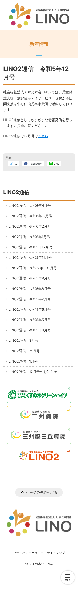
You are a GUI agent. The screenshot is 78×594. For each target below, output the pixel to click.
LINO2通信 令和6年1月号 (29, 237)
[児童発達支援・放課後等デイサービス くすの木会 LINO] (39, 15)
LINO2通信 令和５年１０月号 (33, 268)
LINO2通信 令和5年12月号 (30, 247)
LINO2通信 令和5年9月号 (30, 278)
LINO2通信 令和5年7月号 (30, 299)
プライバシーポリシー (28, 553)
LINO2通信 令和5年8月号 (30, 289)
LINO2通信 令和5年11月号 (30, 257)
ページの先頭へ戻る (41, 492)
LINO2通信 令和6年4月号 (30, 205)
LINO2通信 (16, 192)
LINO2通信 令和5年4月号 (30, 330)
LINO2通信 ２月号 (24, 351)
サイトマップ (56, 553)
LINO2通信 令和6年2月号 (30, 226)
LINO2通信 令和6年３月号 (30, 216)
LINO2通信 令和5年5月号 (30, 320)
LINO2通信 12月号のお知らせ (33, 371)
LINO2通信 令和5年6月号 (30, 309)
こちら (43, 136)
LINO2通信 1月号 (23, 361)
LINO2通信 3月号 (23, 340)
